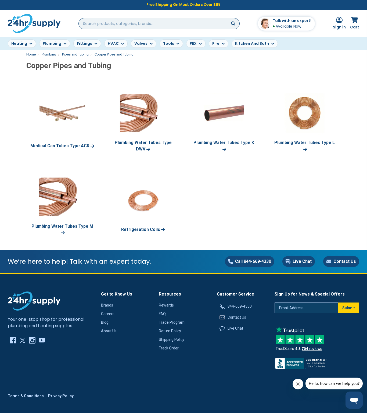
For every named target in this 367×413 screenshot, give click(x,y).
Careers (107, 314)
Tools (168, 43)
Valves (140, 43)
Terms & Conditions (26, 396)
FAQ (162, 314)
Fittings (84, 43)
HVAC (113, 43)
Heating (19, 43)
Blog (105, 322)
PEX (193, 43)
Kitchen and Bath (252, 43)
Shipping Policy (171, 339)
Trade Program (172, 322)
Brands (107, 305)
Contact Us (237, 317)
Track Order (169, 348)
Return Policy (170, 331)
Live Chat (235, 328)
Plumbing (52, 43)
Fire (216, 43)
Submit (348, 308)
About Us (109, 331)
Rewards (166, 305)
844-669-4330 (240, 306)
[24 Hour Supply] (34, 300)
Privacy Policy (61, 396)
